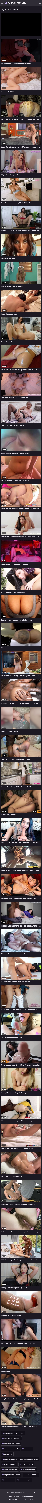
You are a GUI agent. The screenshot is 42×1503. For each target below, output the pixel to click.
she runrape (9, 1480)
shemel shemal (10, 1464)
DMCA (30, 1499)
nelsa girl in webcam (12, 1438)
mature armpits (25, 1480)
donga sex (8, 1454)
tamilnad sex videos (12, 1443)
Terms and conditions (17, 1499)
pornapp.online (16, 2)
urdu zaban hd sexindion (14, 1433)
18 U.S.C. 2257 (14, 1496)
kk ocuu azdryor (32, 1475)
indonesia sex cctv (11, 1449)
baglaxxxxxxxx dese (12, 1475)
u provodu (28, 1449)
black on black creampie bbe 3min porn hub (21, 1459)
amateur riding (27, 1464)
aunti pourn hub (29, 1469)
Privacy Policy (27, 1496)
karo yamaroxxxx (11, 1469)
